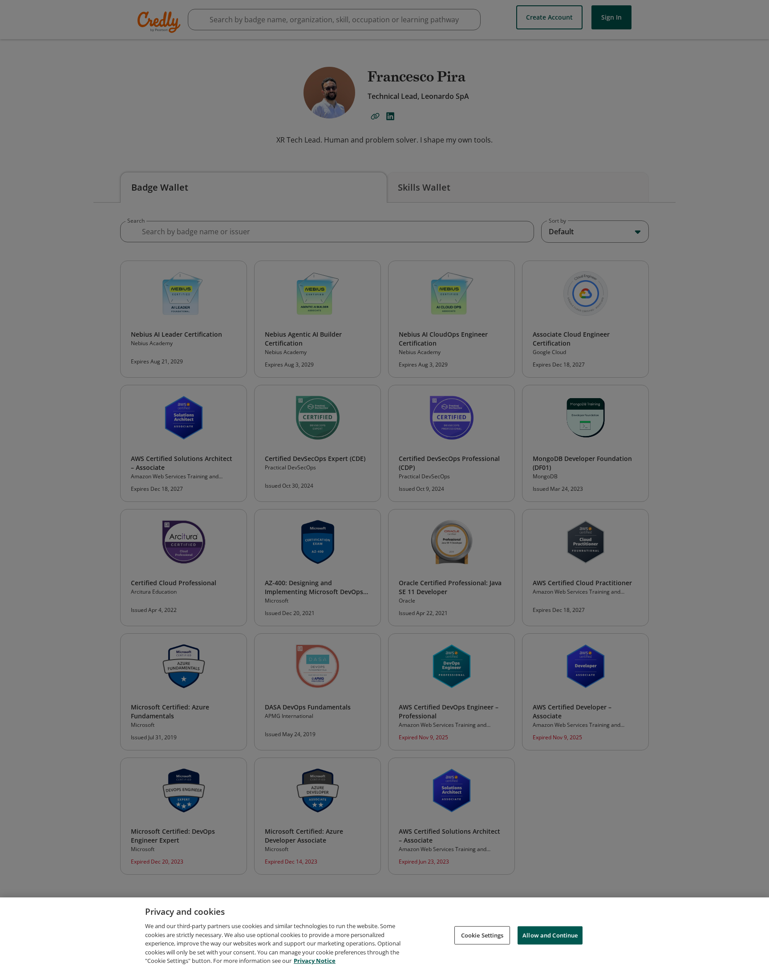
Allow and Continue (550, 935)
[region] (384, 933)
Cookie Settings (482, 935)
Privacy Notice (315, 961)
